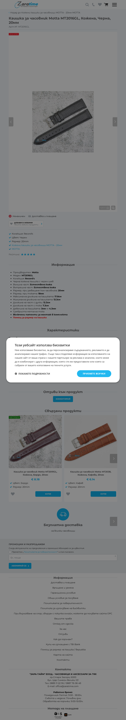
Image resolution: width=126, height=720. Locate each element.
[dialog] (63, 360)
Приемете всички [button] (94, 373)
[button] (32, 373)
